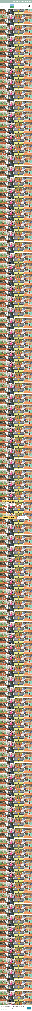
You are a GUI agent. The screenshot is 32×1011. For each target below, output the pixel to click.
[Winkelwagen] (22, 6)
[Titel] (12, 6)
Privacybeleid (4, 1009)
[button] (2, 6)
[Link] (29, 5)
